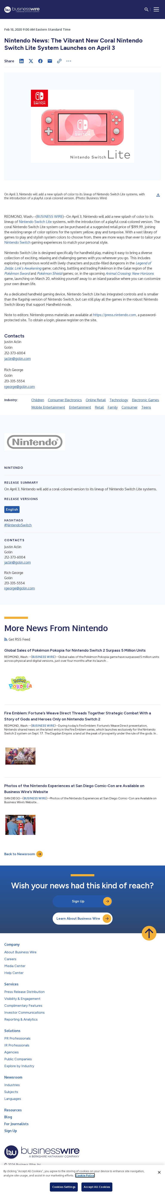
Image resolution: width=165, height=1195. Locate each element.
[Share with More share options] (68, 61)
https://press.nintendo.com (114, 315)
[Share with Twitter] (31, 61)
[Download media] (158, 195)
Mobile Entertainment (48, 407)
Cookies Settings (63, 1187)
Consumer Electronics (65, 400)
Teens (146, 407)
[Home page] (22, 9)
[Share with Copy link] (59, 61)
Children (37, 400)
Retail (99, 407)
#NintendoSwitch (18, 525)
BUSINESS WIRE (50, 216)
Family (113, 407)
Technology (119, 400)
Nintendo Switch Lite (35, 222)
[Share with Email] (49, 61)
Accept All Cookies (97, 1187)
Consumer (130, 407)
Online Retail (96, 400)
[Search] (146, 9)
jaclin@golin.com (17, 358)
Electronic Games (145, 400)
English (12, 509)
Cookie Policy (85, 1175)
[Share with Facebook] (40, 61)
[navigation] (156, 9)
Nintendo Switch (17, 242)
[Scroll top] (149, 933)
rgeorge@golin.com (19, 386)
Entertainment (80, 407)
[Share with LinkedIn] (21, 61)
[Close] (159, 1172)
